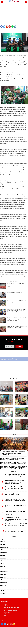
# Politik (2, 590)
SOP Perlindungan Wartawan (10, 610)
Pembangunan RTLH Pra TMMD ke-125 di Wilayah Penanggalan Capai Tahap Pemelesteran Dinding (16, 319)
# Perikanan (3, 574)
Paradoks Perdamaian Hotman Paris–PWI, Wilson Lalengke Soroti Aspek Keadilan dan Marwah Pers (13, 462)
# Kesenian (3, 555)
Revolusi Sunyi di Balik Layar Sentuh (15, 292)
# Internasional (4, 550)
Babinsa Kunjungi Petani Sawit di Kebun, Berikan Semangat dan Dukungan (15, 475)
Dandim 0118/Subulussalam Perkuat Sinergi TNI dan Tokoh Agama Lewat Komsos (14, 531)
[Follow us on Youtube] (11, 624)
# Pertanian (3, 585)
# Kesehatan (3, 552)
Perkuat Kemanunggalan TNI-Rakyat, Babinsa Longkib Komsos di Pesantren (15, 499)
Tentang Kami (7, 612)
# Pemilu (2, 566)
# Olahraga (3, 560)
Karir (5, 614)
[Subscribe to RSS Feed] (13, 624)
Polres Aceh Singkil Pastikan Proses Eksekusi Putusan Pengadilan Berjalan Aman (12, 458)
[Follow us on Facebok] (2, 624)
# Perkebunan (4, 580)
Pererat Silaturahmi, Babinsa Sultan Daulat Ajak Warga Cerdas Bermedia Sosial (16, 524)
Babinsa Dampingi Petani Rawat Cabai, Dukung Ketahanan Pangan (15, 493)
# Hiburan (2, 541)
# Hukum (2, 544)
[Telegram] (15, 26)
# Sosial (2, 593)
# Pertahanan (3, 582)
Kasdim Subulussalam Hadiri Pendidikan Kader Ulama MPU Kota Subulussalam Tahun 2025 (17, 285)
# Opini (2, 563)
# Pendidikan (3, 569)
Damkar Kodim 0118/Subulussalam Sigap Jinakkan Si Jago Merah (16, 506)
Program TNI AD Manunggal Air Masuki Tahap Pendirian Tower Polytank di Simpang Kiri (15, 488)
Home (5, 604)
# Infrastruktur (4, 547)
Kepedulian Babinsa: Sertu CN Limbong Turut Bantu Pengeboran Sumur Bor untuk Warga (17, 301)
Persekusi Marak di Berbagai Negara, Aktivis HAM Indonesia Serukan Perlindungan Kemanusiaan (13, 453)
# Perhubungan (4, 571)
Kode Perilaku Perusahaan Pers (11, 607)
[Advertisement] (14, 12)
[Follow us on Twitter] (5, 624)
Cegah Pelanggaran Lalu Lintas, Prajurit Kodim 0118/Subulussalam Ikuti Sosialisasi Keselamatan (16, 513)
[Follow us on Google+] (8, 624)
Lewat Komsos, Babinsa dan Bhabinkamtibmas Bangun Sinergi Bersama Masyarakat (16, 519)
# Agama (2, 539)
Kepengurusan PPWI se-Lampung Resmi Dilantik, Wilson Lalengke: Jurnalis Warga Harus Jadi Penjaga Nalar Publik (16, 310)
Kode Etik (6, 615)
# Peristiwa (3, 577)
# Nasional (3, 558)
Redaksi (6, 605)
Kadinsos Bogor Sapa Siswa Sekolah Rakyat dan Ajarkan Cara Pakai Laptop (17, 327)
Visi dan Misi (7, 609)
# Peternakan (3, 588)
